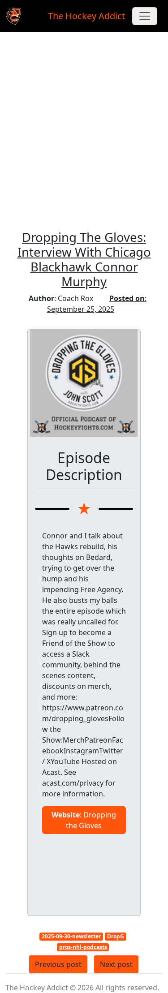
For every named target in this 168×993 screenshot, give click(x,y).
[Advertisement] (84, 135)
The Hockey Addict (86, 16)
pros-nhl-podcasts (83, 947)
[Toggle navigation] (144, 16)
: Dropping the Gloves (84, 820)
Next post (116, 964)
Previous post (58, 964)
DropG (115, 936)
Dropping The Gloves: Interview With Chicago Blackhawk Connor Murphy (84, 259)
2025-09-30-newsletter (71, 936)
